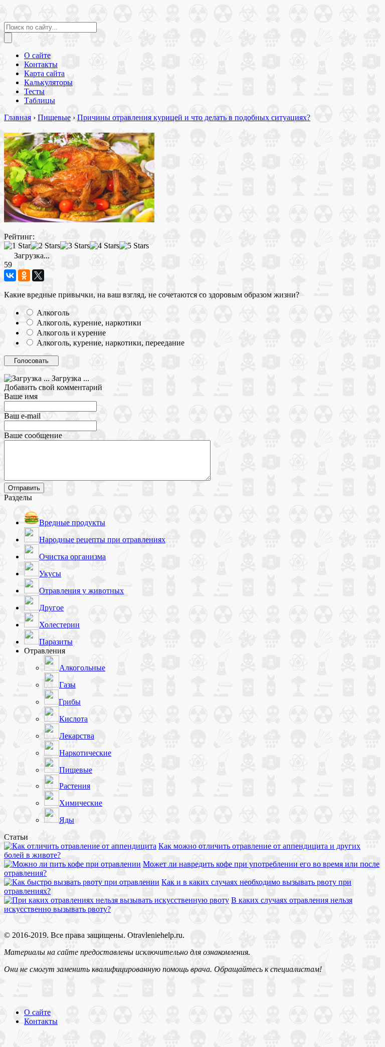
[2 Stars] (45, 245)
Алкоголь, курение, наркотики (89, 322)
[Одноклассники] (24, 275)
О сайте (37, 1012)
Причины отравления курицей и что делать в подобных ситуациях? (193, 117)
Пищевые (54, 117)
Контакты (41, 1021)
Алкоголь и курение (71, 332)
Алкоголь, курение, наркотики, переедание (110, 342)
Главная (17, 117)
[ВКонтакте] (10, 275)
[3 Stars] (75, 245)
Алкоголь (53, 312)
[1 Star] (17, 245)
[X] (38, 275)
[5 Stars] (134, 245)
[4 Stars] (104, 245)
